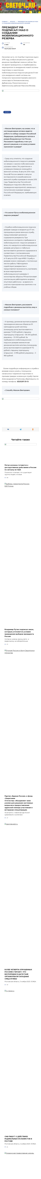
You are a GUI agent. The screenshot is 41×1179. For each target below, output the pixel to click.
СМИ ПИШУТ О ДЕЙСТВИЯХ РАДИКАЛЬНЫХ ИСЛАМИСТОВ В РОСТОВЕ (18, 1139)
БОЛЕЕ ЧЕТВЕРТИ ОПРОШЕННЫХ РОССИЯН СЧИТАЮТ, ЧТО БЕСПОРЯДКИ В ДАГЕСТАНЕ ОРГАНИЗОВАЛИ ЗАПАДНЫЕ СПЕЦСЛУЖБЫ (18, 974)
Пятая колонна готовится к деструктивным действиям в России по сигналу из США (20, 467)
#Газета (7, 112)
